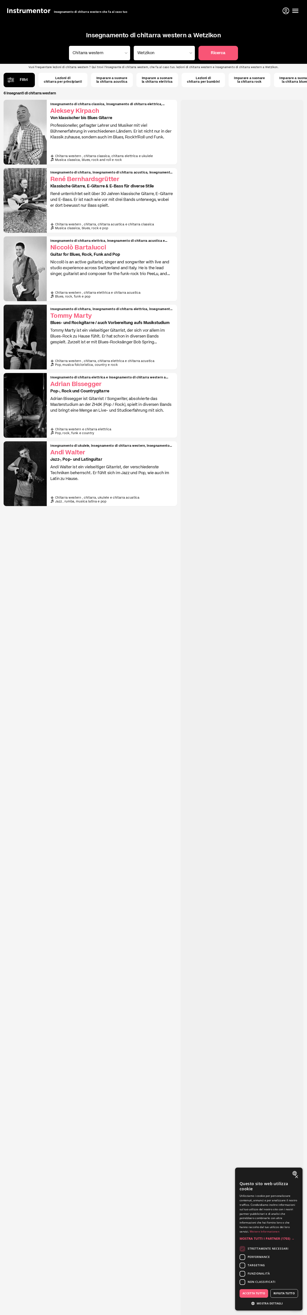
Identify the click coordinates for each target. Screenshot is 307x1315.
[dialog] (269, 1239)
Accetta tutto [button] (253, 1293)
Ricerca (218, 53)
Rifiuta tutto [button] (284, 1293)
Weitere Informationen (264, 1231)
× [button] (296, 1177)
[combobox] (99, 53)
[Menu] (295, 11)
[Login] (286, 11)
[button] (269, 1238)
